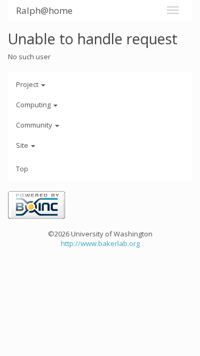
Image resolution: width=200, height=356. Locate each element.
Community (35, 125)
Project (28, 84)
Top (22, 168)
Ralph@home (44, 10)
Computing (34, 104)
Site (23, 145)
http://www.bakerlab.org (100, 243)
